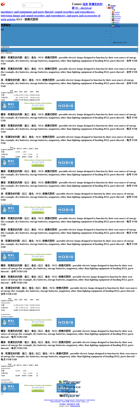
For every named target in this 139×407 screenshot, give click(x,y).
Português (117, 16)
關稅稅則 (4, 51)
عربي (116, 24)
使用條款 (62, 404)
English (116, 14)
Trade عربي (85, 401)
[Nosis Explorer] (69, 397)
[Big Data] (69, 393)
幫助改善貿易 (75, 406)
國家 (2, 30)
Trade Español (48, 400)
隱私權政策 (71, 404)
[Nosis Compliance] (69, 388)
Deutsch (117, 20)
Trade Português (55, 401)
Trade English (58, 400)
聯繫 (78, 404)
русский (117, 26)
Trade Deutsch (80, 400)
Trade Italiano (90, 400)
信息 (85, 4)
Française (117, 18)
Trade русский (75, 401)
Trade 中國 (65, 401)
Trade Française (69, 400)
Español (117, 12)
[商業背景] (69, 384)
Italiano (116, 22)
